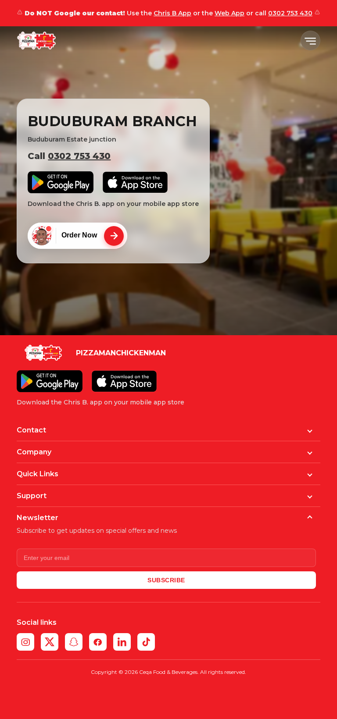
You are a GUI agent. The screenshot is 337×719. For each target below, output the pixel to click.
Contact (31, 430)
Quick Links (37, 474)
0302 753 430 (290, 13)
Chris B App (172, 13)
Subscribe (166, 580)
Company (34, 452)
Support (32, 496)
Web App (229, 13)
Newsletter (37, 518)
